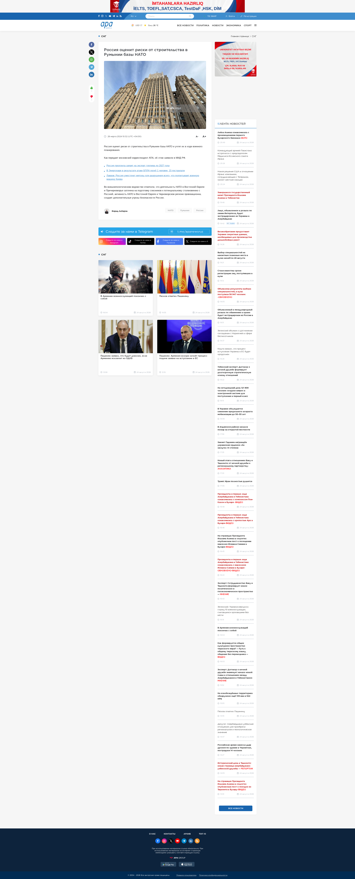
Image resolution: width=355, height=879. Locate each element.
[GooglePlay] (168, 864)
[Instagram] (102, 16)
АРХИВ (187, 834)
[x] (170, 841)
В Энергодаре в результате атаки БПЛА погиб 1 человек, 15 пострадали (145, 170)
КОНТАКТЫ (169, 834)
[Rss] (121, 16)
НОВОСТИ (217, 25)
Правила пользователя (186, 875)
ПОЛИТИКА (202, 25)
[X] (106, 16)
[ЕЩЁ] (254, 25)
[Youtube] (110, 16)
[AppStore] (187, 864)
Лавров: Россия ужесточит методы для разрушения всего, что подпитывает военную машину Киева (152, 177)
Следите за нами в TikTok (143, 241)
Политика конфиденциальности (213, 875)
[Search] (190, 16)
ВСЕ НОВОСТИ (185, 25)
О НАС (152, 834)
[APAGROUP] (177, 858)
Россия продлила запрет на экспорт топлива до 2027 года (137, 165)
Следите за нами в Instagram (114, 241)
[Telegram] (114, 16)
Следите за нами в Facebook (171, 241)
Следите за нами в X (199, 241)
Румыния (184, 210)
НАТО (170, 210)
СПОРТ (248, 25)
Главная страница (240, 36)
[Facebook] (99, 16)
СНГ (254, 36)
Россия (199, 210)
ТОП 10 (202, 834)
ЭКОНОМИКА (233, 25)
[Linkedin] (117, 16)
